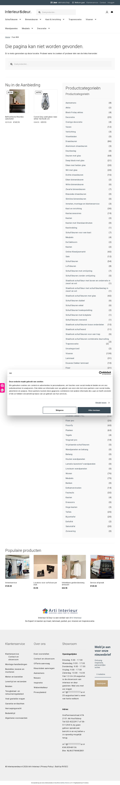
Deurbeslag (71, 151)
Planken (69, 430)
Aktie (68, 107)
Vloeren (89, 19)
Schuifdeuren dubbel (75, 300)
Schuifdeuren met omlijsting (79, 271)
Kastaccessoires (73, 213)
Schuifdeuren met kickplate (78, 315)
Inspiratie (38, 682)
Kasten (69, 218)
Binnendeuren (31, 19)
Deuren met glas (73, 155)
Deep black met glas (75, 160)
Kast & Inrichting (53, 19)
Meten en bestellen (14, 677)
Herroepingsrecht (13, 708)
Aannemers (71, 103)
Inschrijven (101, 683)
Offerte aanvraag (42, 663)
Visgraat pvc (71, 440)
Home (7, 37)
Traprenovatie (75, 19)
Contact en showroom (44, 659)
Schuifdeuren (11, 19)
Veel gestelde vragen (15, 699)
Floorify (69, 425)
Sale (68, 256)
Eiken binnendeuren (75, 179)
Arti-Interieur (75, 618)
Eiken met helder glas (76, 165)
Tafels (68, 512)
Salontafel (70, 526)
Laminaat (70, 358)
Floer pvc (70, 420)
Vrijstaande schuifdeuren (77, 444)
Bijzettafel (70, 517)
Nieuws (37, 678)
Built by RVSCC (61, 766)
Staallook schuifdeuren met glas (81, 296)
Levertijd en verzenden (15, 681)
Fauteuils (70, 492)
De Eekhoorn (71, 242)
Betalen (8, 686)
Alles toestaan (94, 410)
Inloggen (111, 3)
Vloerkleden (71, 136)
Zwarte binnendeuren (75, 189)
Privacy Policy (47, 766)
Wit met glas (71, 170)
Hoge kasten (71, 507)
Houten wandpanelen (75, 459)
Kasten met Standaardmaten (79, 223)
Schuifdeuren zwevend (76, 320)
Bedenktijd (10, 713)
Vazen (68, 127)
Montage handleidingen (16, 664)
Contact (103, 3)
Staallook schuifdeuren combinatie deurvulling (87, 339)
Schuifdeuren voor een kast (78, 232)
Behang (69, 454)
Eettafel (69, 521)
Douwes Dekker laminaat (77, 363)
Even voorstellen (41, 654)
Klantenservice (92, 3)
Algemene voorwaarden (16, 718)
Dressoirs (70, 502)
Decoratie (41, 28)
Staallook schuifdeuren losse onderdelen (85, 324)
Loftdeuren (71, 266)
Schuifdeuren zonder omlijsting (80, 275)
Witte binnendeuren (75, 184)
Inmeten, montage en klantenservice (82, 204)
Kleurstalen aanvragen (44, 668)
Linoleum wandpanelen (76, 468)
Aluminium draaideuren (76, 146)
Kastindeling (71, 228)
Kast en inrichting (74, 208)
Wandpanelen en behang (77, 449)
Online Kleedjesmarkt (76, 252)
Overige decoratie (74, 122)
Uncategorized (72, 348)
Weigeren (60, 410)
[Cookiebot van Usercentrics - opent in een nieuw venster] (100, 373)
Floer (68, 368)
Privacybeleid (40, 692)
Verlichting (71, 132)
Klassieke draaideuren (76, 194)
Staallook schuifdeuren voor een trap (83, 334)
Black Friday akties (74, 112)
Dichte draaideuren (74, 175)
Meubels (26, 28)
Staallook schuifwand (76, 329)
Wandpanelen (11, 28)
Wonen (69, 473)
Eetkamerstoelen (73, 488)
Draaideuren (71, 141)
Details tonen (101, 403)
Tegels (69, 435)
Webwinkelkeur (41, 687)
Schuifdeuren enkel (74, 305)
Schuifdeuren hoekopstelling (79, 310)
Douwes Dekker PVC (75, 416)
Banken (69, 483)
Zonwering (71, 531)
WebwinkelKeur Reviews (63, 782)
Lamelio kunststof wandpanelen (81, 464)
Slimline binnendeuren (76, 199)
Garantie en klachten (14, 703)
